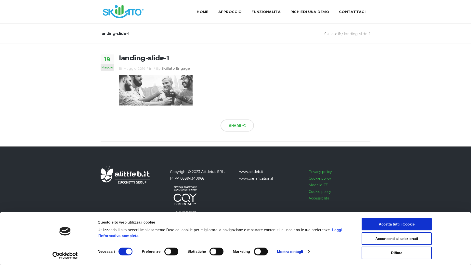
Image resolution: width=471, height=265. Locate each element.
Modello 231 (319, 185)
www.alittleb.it (251, 172)
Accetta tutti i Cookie (397, 224)
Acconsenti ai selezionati (396, 239)
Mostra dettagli (290, 252)
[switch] (171, 251)
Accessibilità (319, 198)
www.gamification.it (256, 178)
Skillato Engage (175, 68)
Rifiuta (396, 253)
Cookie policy (320, 178)
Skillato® (332, 34)
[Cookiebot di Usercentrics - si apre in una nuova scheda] (65, 255)
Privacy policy (320, 172)
